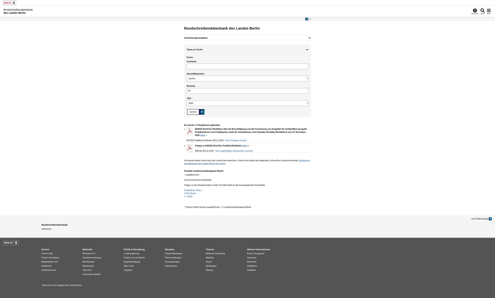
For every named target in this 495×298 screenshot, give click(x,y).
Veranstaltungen (172, 262)
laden (202, 135)
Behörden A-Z (89, 253)
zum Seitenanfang (479, 219)
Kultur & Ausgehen (255, 253)
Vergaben (128, 270)
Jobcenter (87, 270)
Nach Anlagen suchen (235, 140)
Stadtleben (252, 266)
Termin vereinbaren (50, 258)
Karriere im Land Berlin (134, 258)
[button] (308, 19)
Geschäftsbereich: (196, 74)
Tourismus (251, 258)
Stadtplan (251, 270)
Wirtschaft (251, 262)
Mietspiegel (211, 266)
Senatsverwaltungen (92, 258)
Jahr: (189, 98)
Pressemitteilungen (173, 253)
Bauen (209, 262)
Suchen (193, 112)
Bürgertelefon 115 (49, 262)
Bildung (209, 270)
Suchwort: (192, 61)
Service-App (47, 253)
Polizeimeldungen (173, 258)
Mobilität (210, 258)
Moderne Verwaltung (215, 253)
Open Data (129, 266)
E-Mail (189, 196)
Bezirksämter (89, 262)
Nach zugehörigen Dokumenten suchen (233, 151)
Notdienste (46, 266)
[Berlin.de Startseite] (9, 3)
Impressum (46, 229)
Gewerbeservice (48, 270)
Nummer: (191, 86)
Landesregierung (131, 253)
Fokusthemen (171, 266)
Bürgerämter (88, 266)
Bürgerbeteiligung (132, 262)
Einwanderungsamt (91, 274)
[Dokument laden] (189, 131)
